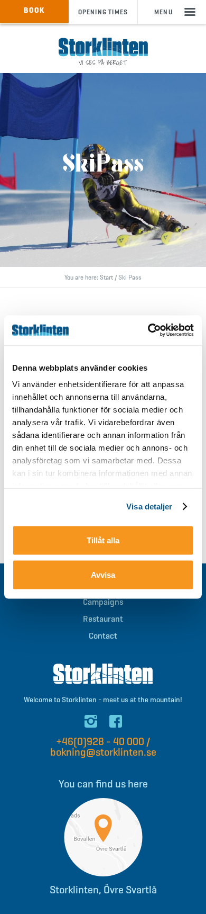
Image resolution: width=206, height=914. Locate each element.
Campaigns (103, 602)
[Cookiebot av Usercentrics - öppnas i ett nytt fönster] (148, 330)
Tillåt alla (103, 539)
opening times (103, 12)
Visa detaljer (149, 506)
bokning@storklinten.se (103, 752)
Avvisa (103, 574)
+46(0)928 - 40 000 (100, 741)
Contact (103, 636)
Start (106, 277)
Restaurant (103, 619)
